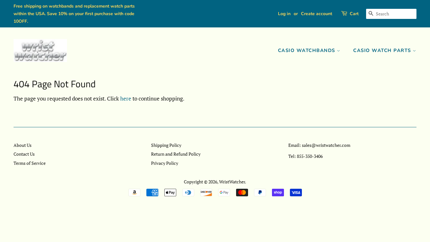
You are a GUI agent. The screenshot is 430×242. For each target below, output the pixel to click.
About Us (22, 145)
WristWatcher (232, 182)
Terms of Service (30, 163)
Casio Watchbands (307, 50)
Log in (284, 14)
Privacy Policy (164, 163)
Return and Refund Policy (176, 154)
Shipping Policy (166, 145)
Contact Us (24, 154)
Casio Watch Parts (383, 50)
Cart (354, 14)
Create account (316, 14)
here (125, 98)
